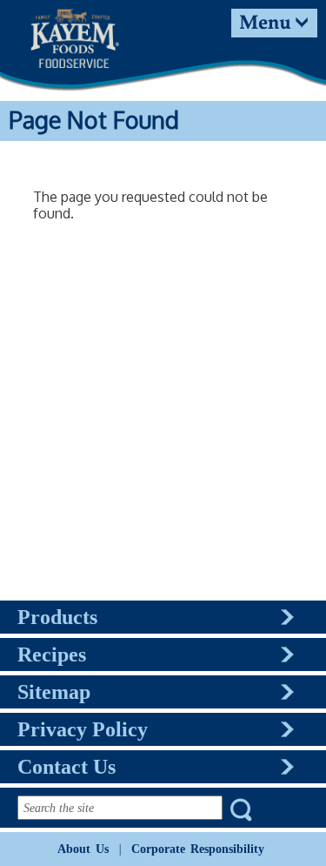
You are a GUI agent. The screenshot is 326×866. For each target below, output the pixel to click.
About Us (83, 849)
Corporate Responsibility (197, 849)
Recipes (51, 654)
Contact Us (66, 766)
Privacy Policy (82, 729)
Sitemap (53, 691)
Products (57, 617)
